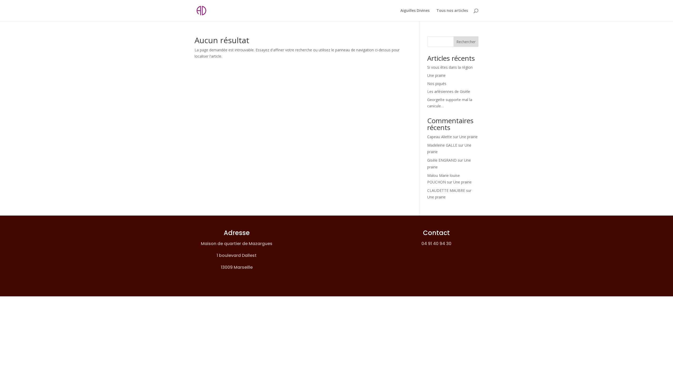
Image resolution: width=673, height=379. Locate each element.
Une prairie (436, 75)
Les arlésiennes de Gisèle (448, 91)
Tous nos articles (452, 11)
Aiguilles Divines (415, 11)
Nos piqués (436, 83)
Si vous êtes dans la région (450, 67)
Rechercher (466, 41)
